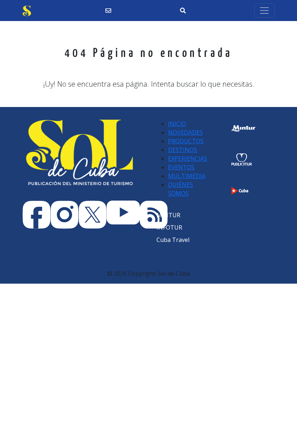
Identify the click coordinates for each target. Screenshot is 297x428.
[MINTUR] (168, 215)
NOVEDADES (185, 132)
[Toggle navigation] (264, 10)
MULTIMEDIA (186, 176)
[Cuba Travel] (172, 239)
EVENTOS (181, 167)
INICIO (177, 124)
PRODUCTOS (186, 141)
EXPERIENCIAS (187, 158)
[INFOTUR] (169, 227)
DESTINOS (182, 150)
